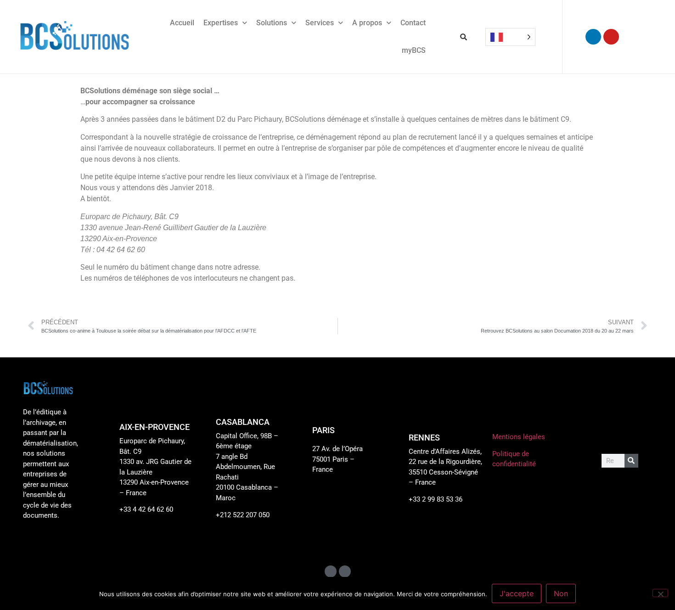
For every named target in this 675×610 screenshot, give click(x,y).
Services (319, 22)
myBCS (414, 50)
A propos (367, 22)
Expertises (220, 22)
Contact (413, 22)
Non (561, 593)
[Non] (660, 593)
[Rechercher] (631, 461)
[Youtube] (611, 37)
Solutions (271, 22)
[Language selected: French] (510, 37)
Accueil (182, 22)
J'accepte (517, 593)
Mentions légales (518, 437)
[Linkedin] (593, 37)
